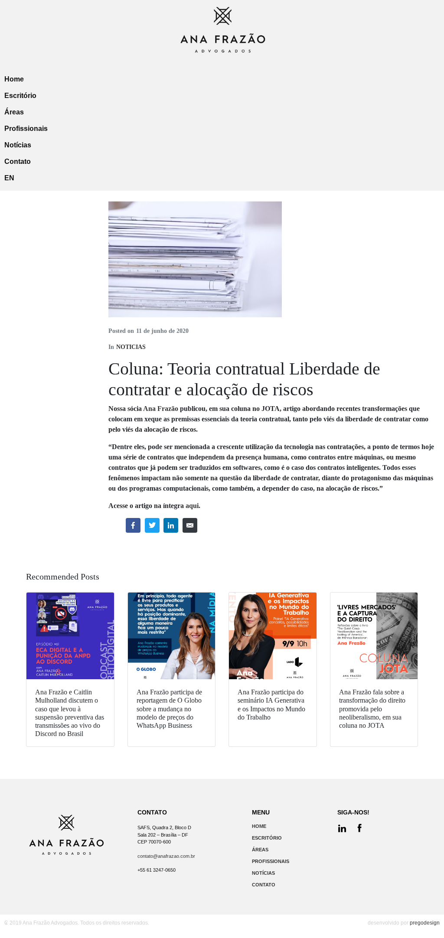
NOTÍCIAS (263, 873)
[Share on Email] (190, 525)
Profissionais (26, 128)
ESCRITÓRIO (267, 837)
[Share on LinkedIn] (170, 525)
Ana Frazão (160, 408)
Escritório (20, 95)
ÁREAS (260, 849)
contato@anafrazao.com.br (166, 856)
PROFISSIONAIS (270, 861)
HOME (259, 826)
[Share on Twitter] (152, 525)
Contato (17, 161)
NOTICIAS (131, 347)
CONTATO (263, 884)
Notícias (17, 145)
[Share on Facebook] (133, 525)
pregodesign (425, 923)
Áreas (14, 112)
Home (14, 79)
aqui (192, 505)
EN (9, 178)
